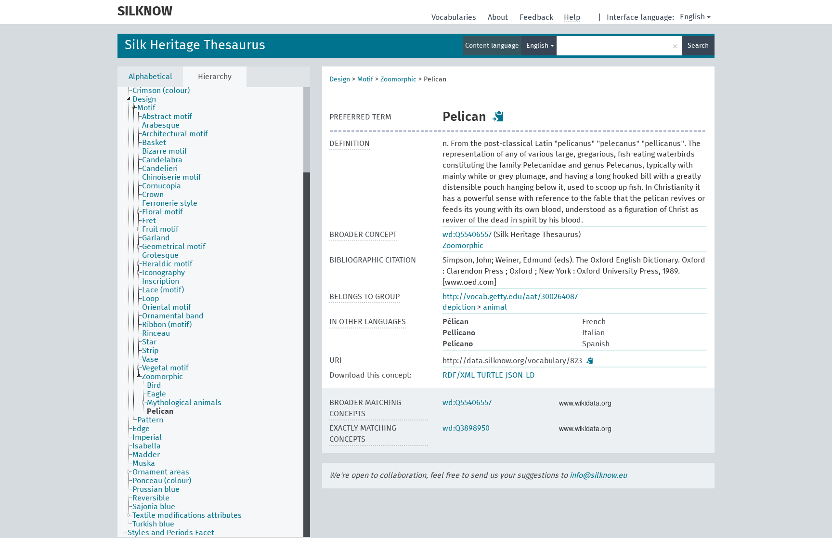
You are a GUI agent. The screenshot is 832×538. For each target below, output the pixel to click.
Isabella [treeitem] (146, 446)
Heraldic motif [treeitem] (167, 264)
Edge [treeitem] (141, 429)
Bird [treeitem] (154, 385)
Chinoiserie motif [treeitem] (171, 177)
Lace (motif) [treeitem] (163, 290)
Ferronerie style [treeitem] (169, 203)
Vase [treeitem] (150, 359)
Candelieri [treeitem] (160, 168)
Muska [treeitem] (143, 463)
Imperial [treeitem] (147, 437)
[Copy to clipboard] (498, 116)
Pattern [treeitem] (150, 420)
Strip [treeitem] (150, 350)
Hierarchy (215, 76)
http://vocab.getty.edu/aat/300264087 (510, 297)
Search (698, 45)
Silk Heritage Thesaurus (195, 45)
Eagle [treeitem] (156, 394)
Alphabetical (150, 76)
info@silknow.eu (598, 475)
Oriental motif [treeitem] (166, 307)
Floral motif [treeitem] (162, 212)
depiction (458, 307)
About (499, 17)
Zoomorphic (398, 79)
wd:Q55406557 (467, 234)
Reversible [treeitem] (150, 498)
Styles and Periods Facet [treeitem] (171, 533)
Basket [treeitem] (154, 142)
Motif (365, 79)
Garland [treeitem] (156, 238)
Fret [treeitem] (149, 220)
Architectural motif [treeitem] (175, 134)
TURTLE (490, 375)
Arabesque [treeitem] (161, 125)
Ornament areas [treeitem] (160, 472)
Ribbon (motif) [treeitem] (167, 324)
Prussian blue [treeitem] (156, 489)
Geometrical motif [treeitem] (173, 246)
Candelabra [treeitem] (162, 160)
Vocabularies (454, 17)
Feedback (537, 17)
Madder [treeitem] (146, 455)
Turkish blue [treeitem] (153, 524)
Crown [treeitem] (153, 194)
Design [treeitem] (144, 99)
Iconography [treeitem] (163, 272)
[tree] (213, 312)
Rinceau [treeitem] (156, 333)
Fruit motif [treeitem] (160, 229)
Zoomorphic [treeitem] (162, 377)
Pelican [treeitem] (160, 411)
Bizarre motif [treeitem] (164, 151)
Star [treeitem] (149, 342)
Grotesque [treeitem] (160, 255)
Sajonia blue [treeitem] (153, 507)
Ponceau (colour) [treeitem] (161, 481)
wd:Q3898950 (466, 428)
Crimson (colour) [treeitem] (161, 90)
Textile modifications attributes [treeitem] (187, 515)
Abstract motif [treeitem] (167, 116)
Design (339, 79)
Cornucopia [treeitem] (161, 186)
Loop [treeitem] (150, 298)
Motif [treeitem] (146, 108)
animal (495, 307)
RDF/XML (458, 375)
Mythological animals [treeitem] (184, 403)
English (692, 17)
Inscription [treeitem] (160, 281)
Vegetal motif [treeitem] (165, 368)
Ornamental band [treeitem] (173, 316)
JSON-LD (520, 375)
